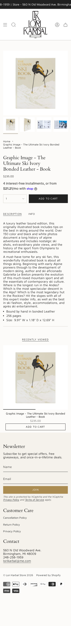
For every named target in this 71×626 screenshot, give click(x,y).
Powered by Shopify (48, 575)
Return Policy (11, 524)
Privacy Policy (11, 499)
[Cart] (65, 24)
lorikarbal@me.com (17, 561)
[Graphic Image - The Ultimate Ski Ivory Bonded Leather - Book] (35, 377)
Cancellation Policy (15, 517)
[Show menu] (5, 24)
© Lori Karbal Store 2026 (18, 575)
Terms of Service (34, 499)
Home (6, 141)
